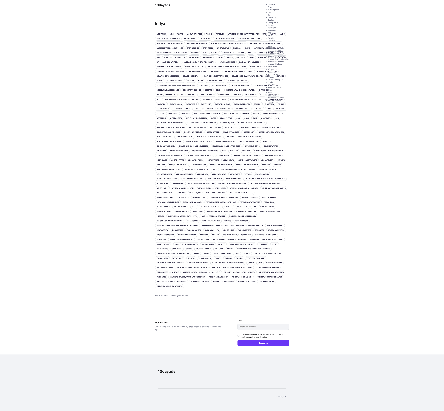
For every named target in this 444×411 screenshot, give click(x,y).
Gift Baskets (176, 118)
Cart (269, 15)
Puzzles (160, 216)
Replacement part (275, 225)
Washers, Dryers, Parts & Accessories (187, 277)
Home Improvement (184, 137)
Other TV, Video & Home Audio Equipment (207, 193)
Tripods (228, 258)
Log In (270, 43)
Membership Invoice (276, 61)
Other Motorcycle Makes (274, 188)
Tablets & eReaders (222, 254)
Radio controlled (217, 216)
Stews (189, 249)
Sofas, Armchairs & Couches (242, 244)
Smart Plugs (203, 239)
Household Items (252, 146)
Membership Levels (275, 64)
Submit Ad (272, 95)
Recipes (227, 221)
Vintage (175, 272)
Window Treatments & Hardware (172, 281)
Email (239, 321)
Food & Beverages (242, 109)
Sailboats (259, 230)
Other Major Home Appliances (244, 188)
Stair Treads (162, 249)
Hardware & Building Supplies (251, 123)
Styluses (219, 249)
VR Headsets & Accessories (271, 272)
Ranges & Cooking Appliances (242, 216)
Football (258, 109)
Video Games (162, 272)
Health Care (231, 127)
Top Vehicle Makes (272, 254)
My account (272, 69)
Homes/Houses (252, 141)
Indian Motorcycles (179, 151)
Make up (266, 165)
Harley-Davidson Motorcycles (171, 127)
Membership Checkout (277, 56)
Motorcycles (163, 183)
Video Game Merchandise (267, 267)
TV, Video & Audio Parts (197, 263)
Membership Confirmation (278, 59)
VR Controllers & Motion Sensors (239, 272)
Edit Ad (271, 25)
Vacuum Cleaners (165, 267)
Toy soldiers (162, 258)
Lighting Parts (177, 160)
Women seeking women (223, 281)
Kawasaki (246, 151)
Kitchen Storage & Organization (269, 151)
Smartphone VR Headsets (186, 244)
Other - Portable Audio (200, 188)
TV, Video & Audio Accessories (170, 263)
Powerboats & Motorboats (219, 211)
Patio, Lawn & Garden (192, 202)
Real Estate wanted (211, 221)
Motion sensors (233, 179)
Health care (215, 127)
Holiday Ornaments (193, 132)
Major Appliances (177, 165)
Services (204, 235)
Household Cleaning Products (226, 146)
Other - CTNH (162, 188)
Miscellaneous (262, 174)
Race (202, 216)
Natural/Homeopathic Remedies (232, 183)
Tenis (237, 254)
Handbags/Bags (227, 123)
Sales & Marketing (276, 230)
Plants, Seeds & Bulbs (210, 207)
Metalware (235, 174)
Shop (270, 90)
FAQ (269, 33)
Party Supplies (269, 197)
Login (270, 46)
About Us (271, 4)
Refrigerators (241, 221)
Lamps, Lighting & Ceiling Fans (247, 155)
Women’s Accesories (246, 281)
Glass (213, 118)
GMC (238, 118)
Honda (266, 141)
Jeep (224, 151)
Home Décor (248, 132)
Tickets (246, 254)
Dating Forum (273, 23)
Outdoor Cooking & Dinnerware (223, 197)
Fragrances (280, 109)
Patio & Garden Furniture (168, 202)
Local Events (213, 160)
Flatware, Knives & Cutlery (217, 109)
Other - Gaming (179, 188)
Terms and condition (276, 98)
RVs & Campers (244, 230)
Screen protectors (187, 235)
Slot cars (161, 239)
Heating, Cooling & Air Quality (254, 127)
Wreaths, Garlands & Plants (169, 286)
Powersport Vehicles (246, 211)
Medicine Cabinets (267, 169)
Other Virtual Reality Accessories (173, 197)
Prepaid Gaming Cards (270, 211)
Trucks (239, 258)
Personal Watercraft (250, 202)
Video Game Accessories (241, 267)
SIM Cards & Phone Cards (266, 235)
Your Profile (272, 67)
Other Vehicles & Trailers (241, 193)
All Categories (273, 10)
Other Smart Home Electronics (171, 193)
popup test (272, 72)
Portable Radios (181, 211)
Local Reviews (267, 160)
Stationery (177, 249)
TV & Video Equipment (255, 258)
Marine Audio (203, 169)
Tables (196, 254)
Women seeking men (199, 281)
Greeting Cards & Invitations (170, 123)
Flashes (197, 109)
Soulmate (263, 244)
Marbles (189, 169)
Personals (269, 202)
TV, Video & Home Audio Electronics (228, 263)
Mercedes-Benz (219, 174)
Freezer (160, 113)
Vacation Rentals (274, 263)
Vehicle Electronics (197, 267)
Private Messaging (275, 80)
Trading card (204, 258)
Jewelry (234, 151)
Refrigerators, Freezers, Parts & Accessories (177, 225)
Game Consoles (231, 113)
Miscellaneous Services (168, 179)
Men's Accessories (184, 174)
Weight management (218, 277)
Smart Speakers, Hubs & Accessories (229, 239)
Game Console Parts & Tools (207, 113)
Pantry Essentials (250, 197)
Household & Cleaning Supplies (193, 146)
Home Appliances (231, 132)
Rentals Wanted (255, 225)
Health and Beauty (197, 127)
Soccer (221, 244)
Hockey (275, 127)
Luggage (282, 160)
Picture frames (181, 207)
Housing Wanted (271, 146)
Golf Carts (266, 118)
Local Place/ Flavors (247, 160)
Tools (257, 254)
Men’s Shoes (202, 174)
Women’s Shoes (267, 281)
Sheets (215, 235)
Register (271, 85)
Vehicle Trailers (218, 267)
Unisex (251, 263)
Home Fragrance (164, 137)
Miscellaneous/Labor (193, 179)
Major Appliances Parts (221, 165)
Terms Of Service (274, 100)
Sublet (230, 249)
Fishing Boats (163, 109)
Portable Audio (267, 207)
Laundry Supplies (273, 155)
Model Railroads (214, 179)
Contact (271, 20)
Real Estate (192, 221)
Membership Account (276, 48)
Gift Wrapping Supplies (196, 118)
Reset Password (274, 87)
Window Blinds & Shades (243, 277)
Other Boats (220, 188)
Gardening (161, 118)
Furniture (172, 113)
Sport (274, 244)
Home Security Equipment (209, 137)
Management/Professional (169, 169)
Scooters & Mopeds (165, 235)
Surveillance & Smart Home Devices (253, 249)
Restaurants (162, 230)
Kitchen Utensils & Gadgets (169, 155)
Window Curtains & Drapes (269, 277)
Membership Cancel (276, 54)
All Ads (270, 7)
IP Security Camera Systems (205, 151)
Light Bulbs (162, 160)
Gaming (245, 113)
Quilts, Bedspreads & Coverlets (182, 216)
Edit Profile (272, 28)
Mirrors (247, 174)
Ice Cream (161, 151)
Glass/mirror (226, 118)
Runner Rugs (228, 230)
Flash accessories (181, 109)
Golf (255, 118)
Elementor (272, 30)
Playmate (228, 207)
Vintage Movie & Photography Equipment (201, 272)
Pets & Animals (163, 207)
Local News (228, 160)
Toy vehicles (178, 258)
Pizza (194, 207)
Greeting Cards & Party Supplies (201, 123)
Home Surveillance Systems (169, 141)
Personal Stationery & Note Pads (221, 202)
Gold (246, 118)
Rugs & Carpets (194, 230)
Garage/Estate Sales (273, 113)
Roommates (177, 230)
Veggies (180, 267)
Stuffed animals (203, 249)
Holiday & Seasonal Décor (168, 132)
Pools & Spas (242, 207)
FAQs (270, 36)
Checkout (272, 17)
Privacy (271, 77)
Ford (269, 109)
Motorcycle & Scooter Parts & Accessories (265, 179)
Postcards (198, 211)
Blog (269, 12)
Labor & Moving (223, 155)
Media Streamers (229, 169)
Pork (254, 207)
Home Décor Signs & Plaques (271, 132)
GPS (277, 118)
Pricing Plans (273, 74)
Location (271, 41)
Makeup (277, 165)
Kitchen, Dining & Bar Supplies (199, 155)
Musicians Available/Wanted (201, 183)
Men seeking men (164, 174)
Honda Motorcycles (166, 146)
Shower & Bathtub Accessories (237, 235)
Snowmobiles (208, 244)
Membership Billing (275, 51)
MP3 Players (178, 183)
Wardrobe (161, 277)
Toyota (191, 258)
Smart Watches (164, 244)
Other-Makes (199, 197)
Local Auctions (195, 160)
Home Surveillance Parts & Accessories (243, 137)
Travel (218, 258)
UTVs (260, 263)
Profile (270, 82)
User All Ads (273, 103)
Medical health (248, 169)
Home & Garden (212, 132)
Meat (215, 169)
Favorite (271, 38)
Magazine (161, 165)
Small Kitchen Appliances (181, 239)
